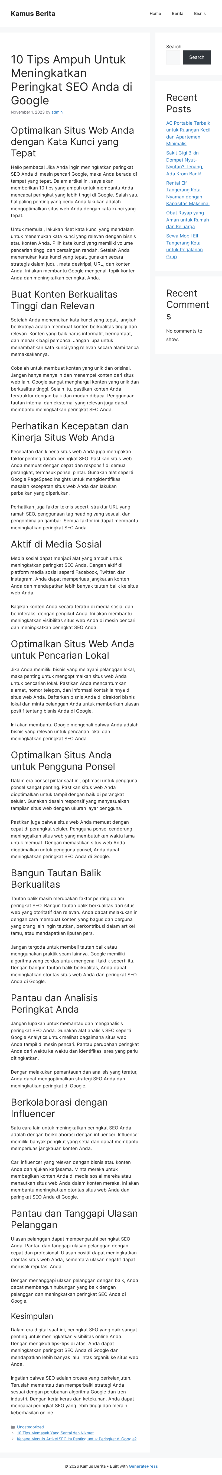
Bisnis (200, 13)
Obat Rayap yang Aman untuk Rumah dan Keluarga (187, 219)
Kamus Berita (33, 13)
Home (155, 13)
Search (173, 46)
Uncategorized (30, 1427)
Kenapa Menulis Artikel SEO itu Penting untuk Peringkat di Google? (76, 1439)
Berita (177, 13)
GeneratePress (143, 1466)
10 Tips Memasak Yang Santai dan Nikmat (55, 1433)
